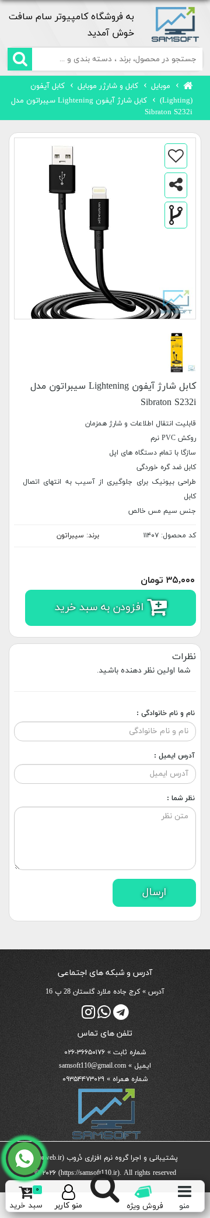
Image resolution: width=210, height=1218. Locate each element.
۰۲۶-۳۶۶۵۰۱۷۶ (84, 1052)
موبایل (160, 86)
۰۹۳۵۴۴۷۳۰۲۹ (83, 1079)
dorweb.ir (48, 1158)
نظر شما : (181, 798)
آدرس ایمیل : (174, 756)
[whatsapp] (104, 1015)
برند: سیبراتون (78, 535)
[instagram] (88, 1015)
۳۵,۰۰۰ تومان (168, 580)
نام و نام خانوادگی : (165, 713)
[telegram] (121, 1015)
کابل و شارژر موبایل (108, 86)
